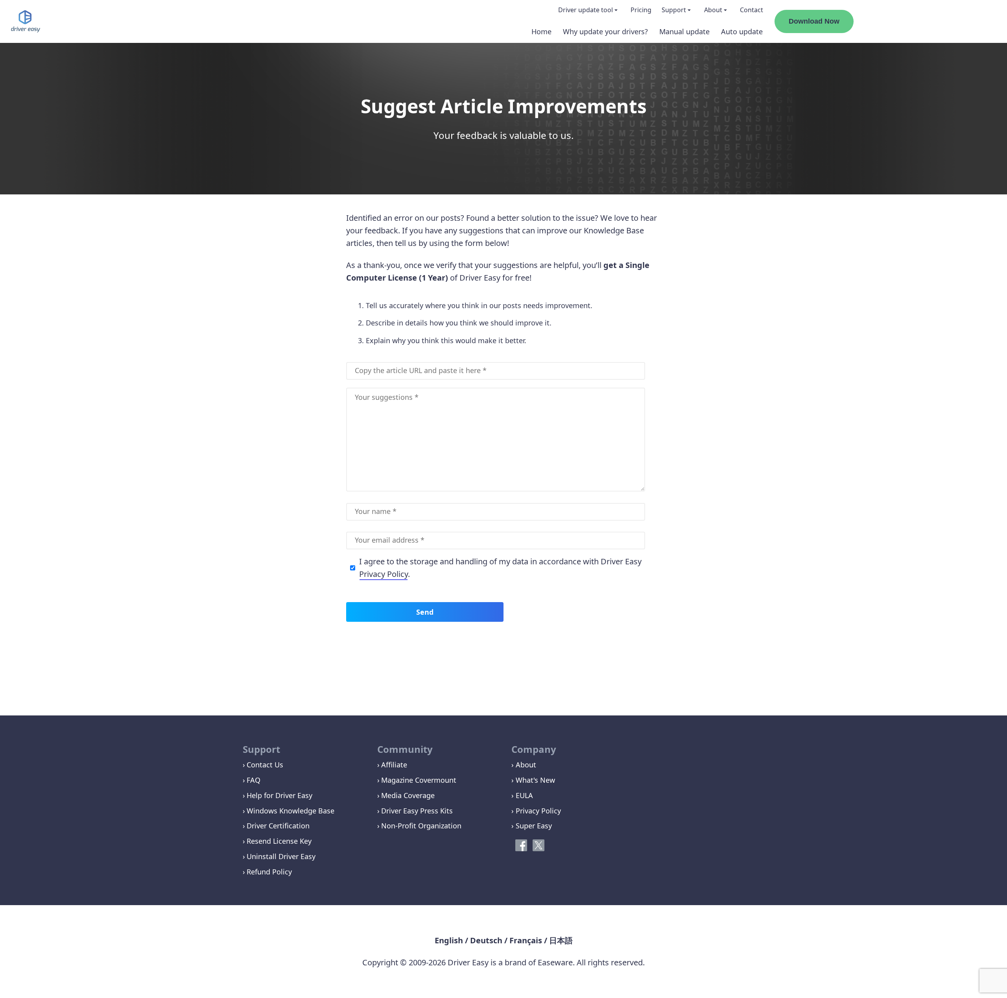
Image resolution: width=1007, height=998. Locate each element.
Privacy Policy (383, 574)
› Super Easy (531, 825)
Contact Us (265, 764)
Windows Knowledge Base (290, 810)
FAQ (253, 780)
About (713, 10)
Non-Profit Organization (421, 825)
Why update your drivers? (605, 31)
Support (674, 10)
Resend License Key (279, 841)
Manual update (684, 31)
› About (523, 764)
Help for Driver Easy (279, 795)
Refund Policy (269, 871)
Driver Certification (278, 825)
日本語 (561, 940)
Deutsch (486, 940)
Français (525, 940)
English (449, 940)
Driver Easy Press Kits (417, 810)
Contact (751, 10)
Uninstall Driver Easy (281, 856)
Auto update (742, 31)
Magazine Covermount (418, 780)
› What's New (533, 780)
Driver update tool (585, 10)
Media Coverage (408, 795)
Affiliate (394, 764)
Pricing (641, 10)
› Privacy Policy (536, 810)
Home (541, 31)
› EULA (522, 795)
